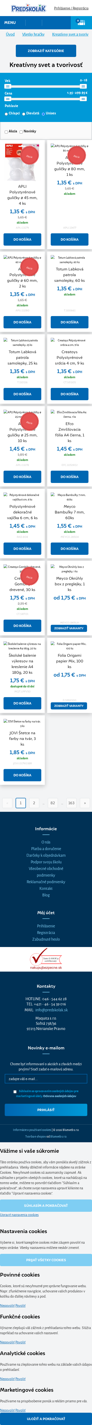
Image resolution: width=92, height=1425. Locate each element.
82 (52, 802)
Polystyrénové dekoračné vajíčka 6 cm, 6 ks (22, 512)
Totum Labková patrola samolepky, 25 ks (23, 357)
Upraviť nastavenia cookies (19, 1214)
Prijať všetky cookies (46, 1260)
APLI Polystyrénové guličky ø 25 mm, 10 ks (23, 432)
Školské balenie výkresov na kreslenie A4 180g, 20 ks (22, 664)
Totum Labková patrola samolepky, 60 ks (69, 275)
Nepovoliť (7, 1305)
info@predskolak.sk (51, 1009)
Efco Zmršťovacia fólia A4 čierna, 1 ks (69, 432)
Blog (46, 895)
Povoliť (20, 1305)
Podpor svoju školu (46, 862)
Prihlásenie (46, 926)
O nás (46, 842)
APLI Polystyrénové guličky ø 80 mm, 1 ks (69, 166)
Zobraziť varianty (69, 628)
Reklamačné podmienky (46, 881)
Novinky (30, 131)
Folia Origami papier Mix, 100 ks (69, 661)
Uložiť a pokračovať (46, 1419)
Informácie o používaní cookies (32, 1129)
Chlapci (14, 113)
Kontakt (46, 888)
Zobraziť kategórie (46, 51)
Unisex (51, 113)
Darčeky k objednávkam (46, 855)
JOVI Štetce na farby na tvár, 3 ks (22, 738)
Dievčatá (32, 113)
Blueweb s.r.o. (58, 1136)
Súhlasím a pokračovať (46, 1205)
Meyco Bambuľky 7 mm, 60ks (70, 512)
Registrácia (46, 932)
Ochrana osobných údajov (59, 1096)
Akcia (13, 131)
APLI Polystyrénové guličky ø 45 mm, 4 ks (22, 195)
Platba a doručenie (46, 848)
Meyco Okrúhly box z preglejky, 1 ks (70, 584)
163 (71, 802)
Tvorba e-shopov (35, 1136)
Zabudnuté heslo (46, 939)
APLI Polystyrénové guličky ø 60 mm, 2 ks (22, 278)
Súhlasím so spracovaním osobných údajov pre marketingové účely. (47, 1093)
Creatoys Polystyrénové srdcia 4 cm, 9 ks (69, 357)
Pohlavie (11, 105)
